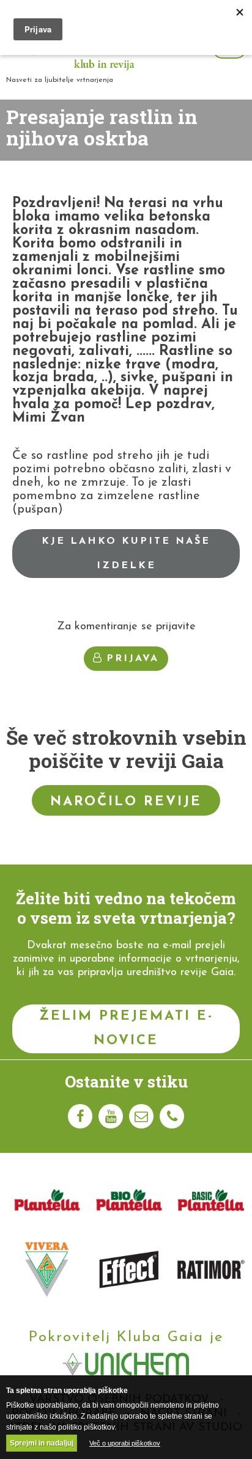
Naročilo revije (126, 802)
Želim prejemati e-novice (126, 1028)
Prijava (132, 659)
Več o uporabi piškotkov (124, 1443)
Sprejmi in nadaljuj (41, 1443)
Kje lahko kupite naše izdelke (126, 553)
